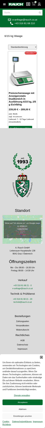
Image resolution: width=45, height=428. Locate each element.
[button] (41, 357)
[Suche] (39, 12)
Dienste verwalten (22, 395)
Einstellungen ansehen (22, 416)
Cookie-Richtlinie (23, 229)
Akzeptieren (23, 402)
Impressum (38, 421)
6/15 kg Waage (13, 35)
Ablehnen (22, 409)
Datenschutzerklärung (22, 421)
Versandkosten (17, 116)
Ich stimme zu (22, 234)
